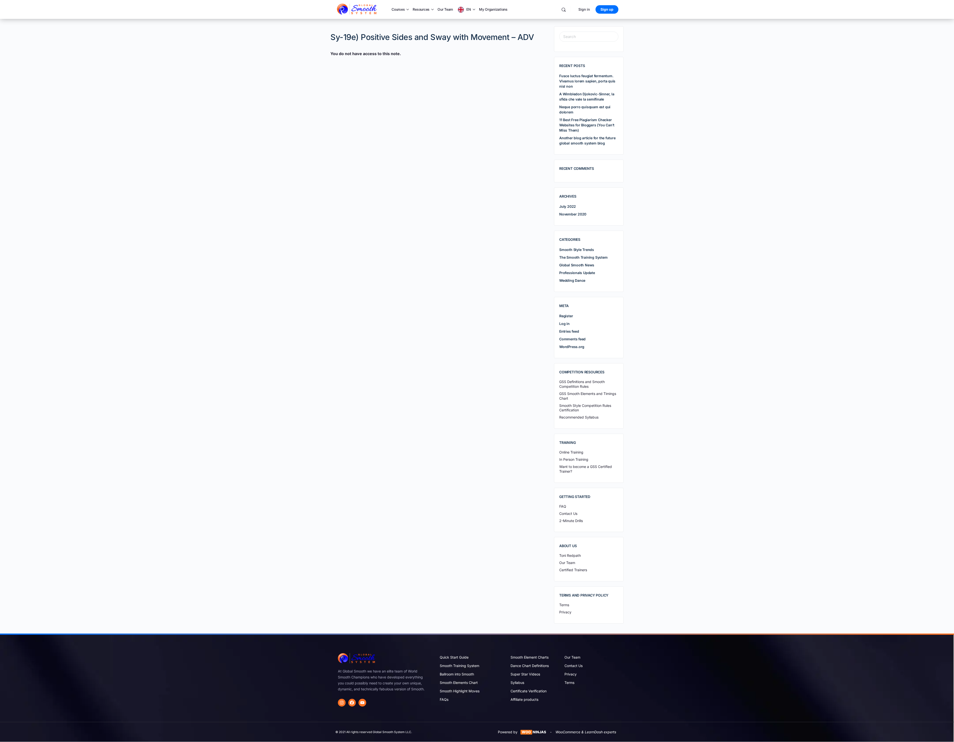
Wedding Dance (572, 280)
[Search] (563, 9)
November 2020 (572, 214)
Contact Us (573, 666)
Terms (569, 682)
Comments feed (572, 339)
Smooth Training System (459, 666)
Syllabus (517, 682)
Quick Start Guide (454, 657)
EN (468, 9)
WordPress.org (571, 347)
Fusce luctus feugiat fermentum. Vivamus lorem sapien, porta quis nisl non (587, 81)
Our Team (445, 9)
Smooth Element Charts (530, 657)
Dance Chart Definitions (530, 666)
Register (566, 316)
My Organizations (493, 9)
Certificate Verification (529, 691)
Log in (564, 323)
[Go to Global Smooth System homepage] (357, 9)
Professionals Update (577, 273)
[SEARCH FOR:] (588, 37)
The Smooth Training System (583, 257)
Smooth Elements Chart (459, 682)
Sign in (584, 9)
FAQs (444, 699)
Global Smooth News (576, 265)
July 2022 (567, 206)
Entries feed (569, 331)
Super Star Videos (525, 674)
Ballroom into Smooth (457, 674)
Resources (421, 9)
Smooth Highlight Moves (459, 691)
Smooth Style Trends (576, 249)
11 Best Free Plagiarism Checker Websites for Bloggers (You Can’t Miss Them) (586, 125)
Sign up (606, 9)
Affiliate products (524, 699)
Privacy (570, 674)
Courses (398, 9)
